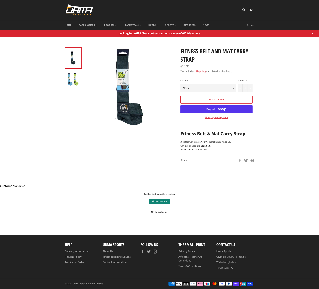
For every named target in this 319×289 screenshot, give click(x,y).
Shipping (201, 71)
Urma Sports (79, 283)
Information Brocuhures (117, 257)
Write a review (159, 201)
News (206, 25)
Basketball (132, 25)
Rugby (152, 25)
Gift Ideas (189, 25)
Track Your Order (74, 262)
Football (110, 25)
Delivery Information (77, 251)
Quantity (242, 80)
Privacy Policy (186, 251)
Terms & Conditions (189, 266)
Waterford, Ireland (94, 283)
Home (68, 25)
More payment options (216, 117)
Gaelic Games (87, 25)
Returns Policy (73, 257)
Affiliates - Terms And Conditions (190, 259)
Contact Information (115, 262)
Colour (184, 80)
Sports (170, 25)
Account (250, 25)
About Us (108, 251)
